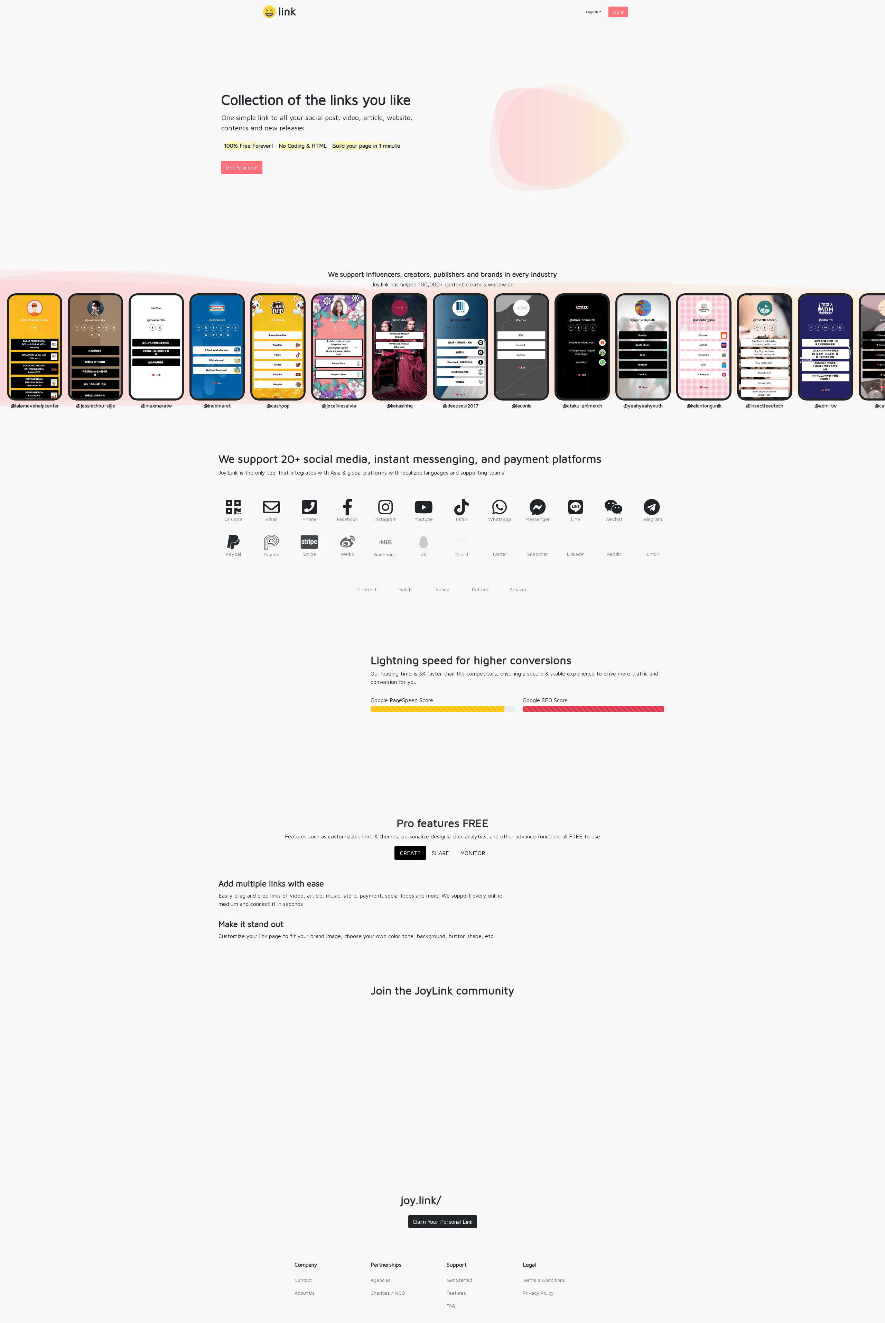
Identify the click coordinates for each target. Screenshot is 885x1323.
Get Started (459, 1282)
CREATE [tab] (410, 855)
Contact (303, 1282)
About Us (305, 1295)
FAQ (451, 1308)
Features (456, 1295)
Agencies (381, 1282)
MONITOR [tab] (472, 855)
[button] (280, 11)
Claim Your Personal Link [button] (443, 1224)
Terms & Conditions (544, 1282)
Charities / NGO (388, 1295)
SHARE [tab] (440, 855)
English (592, 12)
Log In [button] (618, 12)
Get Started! (242, 167)
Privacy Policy (538, 1295)
